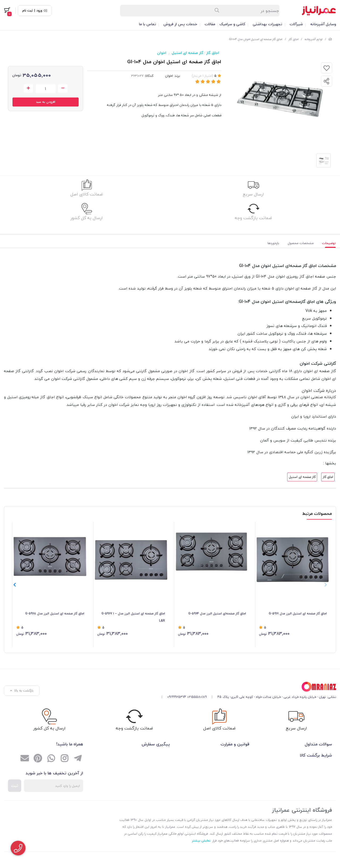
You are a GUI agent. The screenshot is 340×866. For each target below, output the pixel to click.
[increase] (28, 88)
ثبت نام (27, 10)
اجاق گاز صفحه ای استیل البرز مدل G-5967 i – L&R (133, 617)
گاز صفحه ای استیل (187, 52)
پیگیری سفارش (156, 744)
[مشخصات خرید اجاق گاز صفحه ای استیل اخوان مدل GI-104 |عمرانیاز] (247, 687)
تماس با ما (147, 24)
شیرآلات (296, 24)
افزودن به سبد (45, 102)
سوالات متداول (318, 744)
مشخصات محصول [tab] (301, 243)
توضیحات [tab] (329, 243)
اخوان (161, 52)
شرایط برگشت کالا (316, 755)
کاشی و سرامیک (232, 24)
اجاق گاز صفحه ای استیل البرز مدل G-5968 (54, 613)
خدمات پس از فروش (180, 24)
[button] (14, 585)
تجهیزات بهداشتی (267, 24)
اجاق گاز (293, 39)
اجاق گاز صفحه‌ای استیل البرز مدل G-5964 (217, 613)
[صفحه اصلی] (330, 39)
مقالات (210, 24)
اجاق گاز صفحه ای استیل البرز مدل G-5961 (298, 613)
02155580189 (197, 697)
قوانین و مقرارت (234, 744)
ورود (39, 10)
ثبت (14, 785)
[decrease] (62, 88)
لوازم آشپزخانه (313, 39)
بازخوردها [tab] (273, 243)
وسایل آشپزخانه (323, 24)
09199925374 (176, 697)
